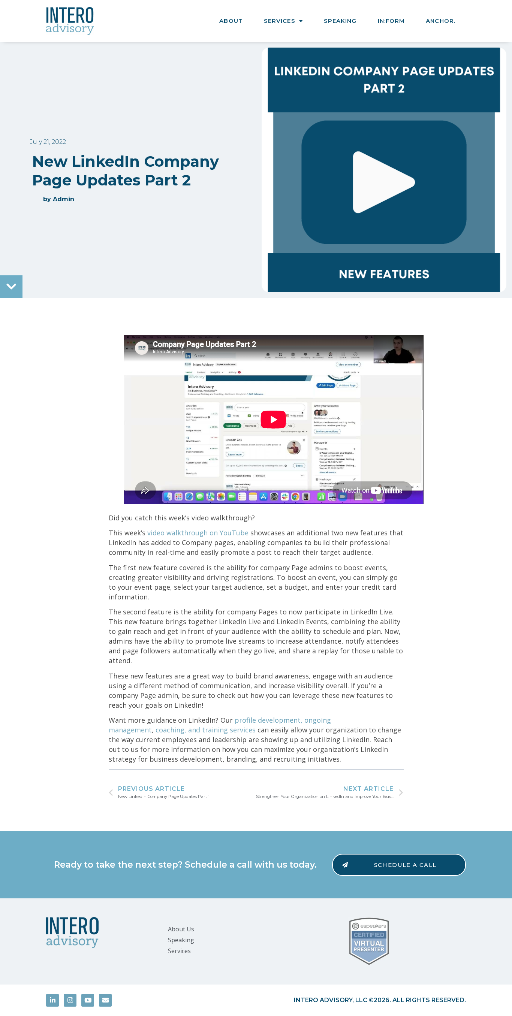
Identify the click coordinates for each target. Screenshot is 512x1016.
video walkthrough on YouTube (198, 532)
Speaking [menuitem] (181, 940)
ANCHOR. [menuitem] (440, 20)
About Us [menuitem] (181, 929)
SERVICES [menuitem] (279, 20)
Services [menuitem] (179, 951)
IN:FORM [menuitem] (391, 20)
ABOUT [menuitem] (231, 20)
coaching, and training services (205, 729)
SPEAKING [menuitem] (340, 20)
